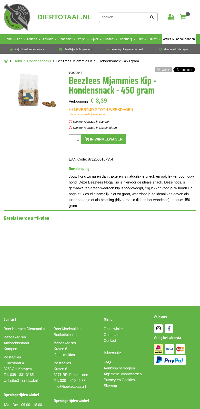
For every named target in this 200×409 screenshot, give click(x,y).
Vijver (94, 39)
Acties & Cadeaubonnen (179, 39)
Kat (19, 39)
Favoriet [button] (165, 69)
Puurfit (153, 39)
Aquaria (32, 39)
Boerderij (126, 39)
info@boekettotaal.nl (70, 386)
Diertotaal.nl (36, 329)
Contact (110, 340)
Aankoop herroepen (119, 368)
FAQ (107, 362)
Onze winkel (113, 329)
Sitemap (110, 386)
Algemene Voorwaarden (123, 374)
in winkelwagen (106, 139)
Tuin (140, 39)
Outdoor (108, 39)
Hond (8, 39)
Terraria (48, 39)
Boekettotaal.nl (65, 335)
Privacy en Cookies (119, 380)
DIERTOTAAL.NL (65, 17)
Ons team (112, 335)
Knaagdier (65, 39)
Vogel (82, 39)
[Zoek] (152, 17)
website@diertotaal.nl (21, 380)
